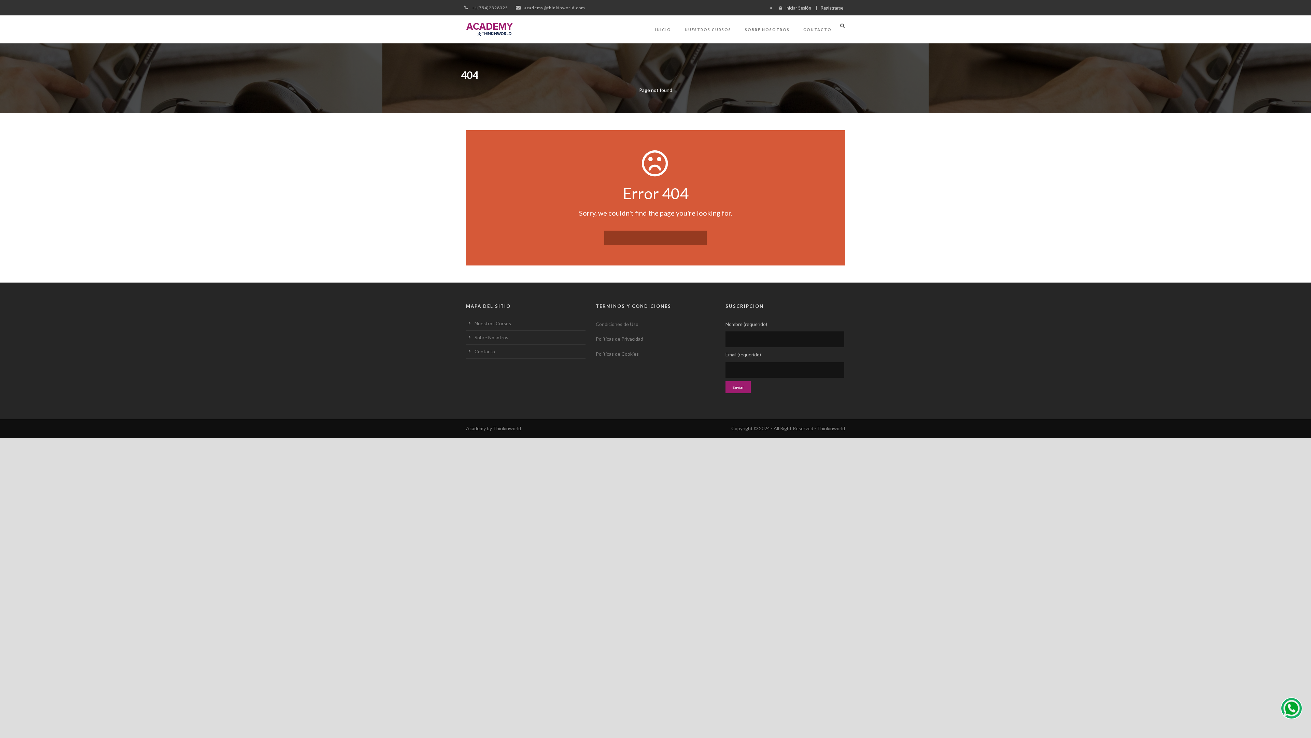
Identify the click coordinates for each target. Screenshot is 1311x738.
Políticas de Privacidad (619, 339)
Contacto (817, 29)
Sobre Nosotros (767, 29)
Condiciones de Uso (617, 324)
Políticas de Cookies (617, 354)
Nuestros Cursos (708, 29)
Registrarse (832, 8)
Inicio (663, 29)
